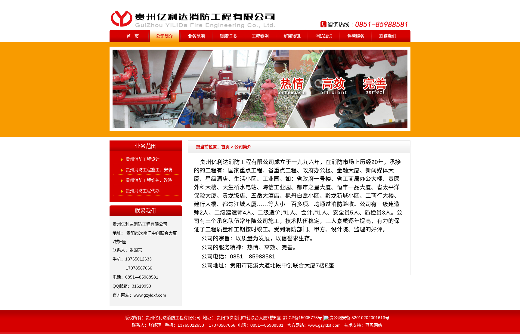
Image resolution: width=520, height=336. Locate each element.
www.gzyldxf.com (150, 295)
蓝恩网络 (373, 325)
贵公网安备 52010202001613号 (359, 317)
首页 (225, 146)
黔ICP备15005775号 (302, 317)
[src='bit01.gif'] (402, 120)
